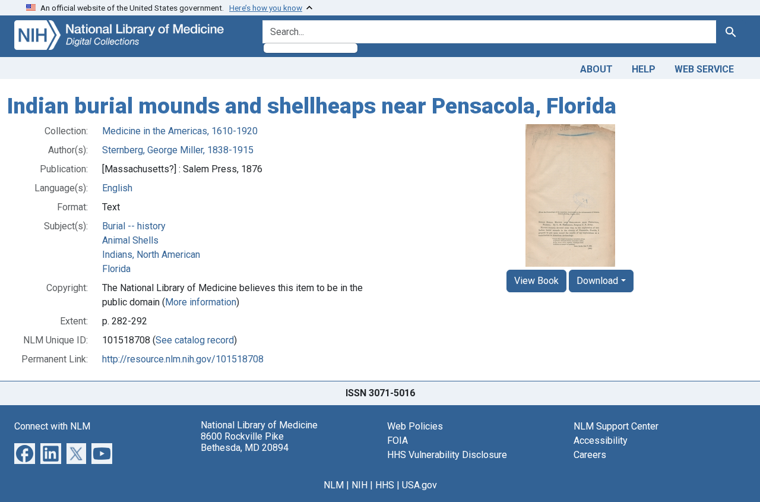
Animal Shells (130, 240)
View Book (536, 280)
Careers (590, 454)
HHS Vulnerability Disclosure (447, 454)
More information (200, 302)
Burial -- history (134, 226)
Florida (116, 268)
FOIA (397, 440)
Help (644, 69)
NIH (360, 485)
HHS (384, 485)
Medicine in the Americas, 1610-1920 (180, 131)
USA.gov (419, 485)
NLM (334, 485)
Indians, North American (151, 254)
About (596, 69)
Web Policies (415, 426)
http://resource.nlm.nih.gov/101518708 (183, 359)
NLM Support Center (616, 426)
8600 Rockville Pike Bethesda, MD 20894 (245, 442)
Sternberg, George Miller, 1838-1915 (178, 150)
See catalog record (195, 340)
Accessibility (601, 440)
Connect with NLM (52, 426)
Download (597, 280)
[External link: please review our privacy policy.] (24, 452)
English (117, 188)
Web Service (704, 69)
